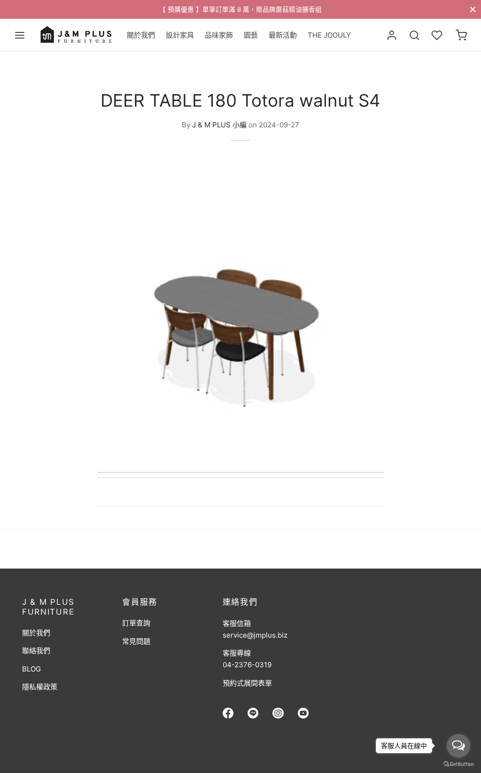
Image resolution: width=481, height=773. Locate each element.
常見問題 (136, 641)
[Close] (472, 9)
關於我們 (141, 35)
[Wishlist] (437, 35)
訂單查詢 (136, 622)
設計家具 (180, 35)
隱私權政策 (39, 686)
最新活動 (283, 35)
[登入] (391, 35)
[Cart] (461, 35)
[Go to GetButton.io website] (458, 763)
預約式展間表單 (247, 683)
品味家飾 (219, 35)
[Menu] (19, 35)
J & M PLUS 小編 (219, 124)
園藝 (251, 35)
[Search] (414, 35)
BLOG (31, 668)
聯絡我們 (36, 650)
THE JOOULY (329, 35)
